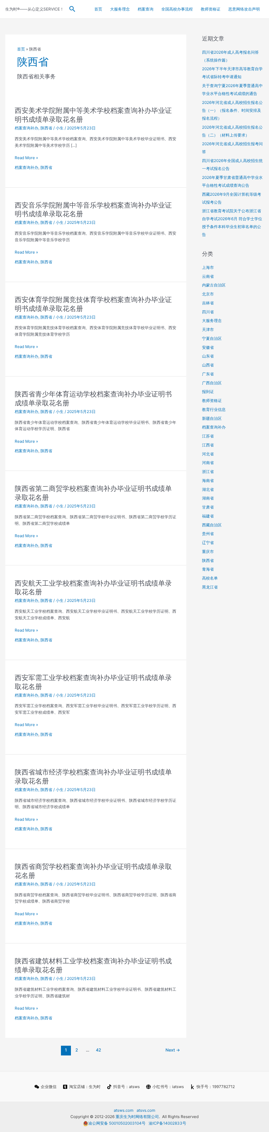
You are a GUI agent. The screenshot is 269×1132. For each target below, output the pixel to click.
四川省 (208, 311)
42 (98, 1050)
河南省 (208, 462)
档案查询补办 (26, 127)
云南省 (208, 276)
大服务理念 (120, 9)
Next (172, 1050)
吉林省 (208, 302)
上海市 (208, 267)
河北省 (208, 453)
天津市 (208, 329)
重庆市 (208, 551)
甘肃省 (208, 507)
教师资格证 (210, 9)
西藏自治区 (212, 524)
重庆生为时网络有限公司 (137, 1116)
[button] (72, 9)
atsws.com (123, 1110)
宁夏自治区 (212, 338)
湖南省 (208, 498)
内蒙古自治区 (214, 285)
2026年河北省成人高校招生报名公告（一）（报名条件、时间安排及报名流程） (232, 110)
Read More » (26, 158)
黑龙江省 (210, 587)
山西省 (208, 365)
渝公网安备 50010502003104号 (117, 1123)
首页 (98, 9)
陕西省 (46, 127)
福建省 (208, 516)
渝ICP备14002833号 (167, 1123)
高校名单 (210, 578)
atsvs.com (146, 1110)
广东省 (208, 373)
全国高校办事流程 (177, 9)
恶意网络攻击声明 (244, 9)
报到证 (208, 391)
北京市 (208, 293)
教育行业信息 (214, 409)
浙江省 (208, 471)
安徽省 (208, 347)
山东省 (208, 356)
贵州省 (208, 533)
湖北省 (208, 489)
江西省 (208, 444)
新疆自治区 (212, 418)
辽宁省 (208, 542)
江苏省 (208, 436)
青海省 (208, 569)
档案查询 (145, 9)
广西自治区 (212, 382)
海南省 (208, 480)
